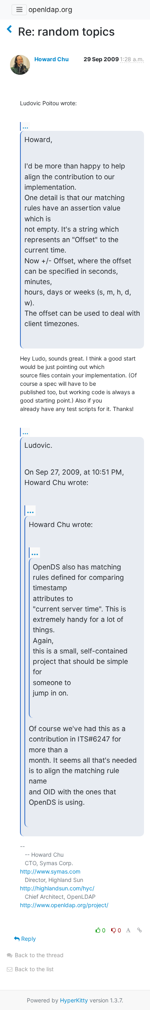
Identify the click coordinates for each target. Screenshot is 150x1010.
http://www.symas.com (50, 871)
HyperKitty (74, 1000)
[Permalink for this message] (139, 930)
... (25, 126)
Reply (28, 938)
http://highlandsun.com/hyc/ (57, 888)
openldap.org (50, 9)
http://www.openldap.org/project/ (64, 905)
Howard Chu (51, 59)
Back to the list (33, 969)
